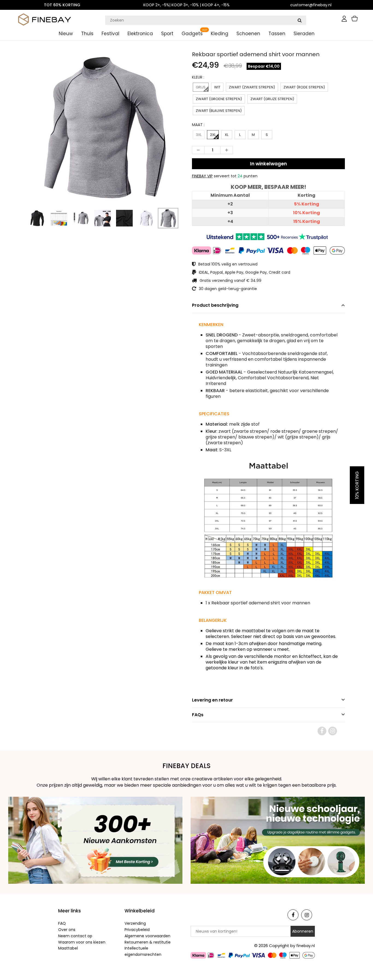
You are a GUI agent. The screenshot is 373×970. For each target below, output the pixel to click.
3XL (199, 134)
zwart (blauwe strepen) (219, 110)
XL (226, 134)
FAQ (62, 923)
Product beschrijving (215, 305)
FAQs (197, 715)
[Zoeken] (299, 20)
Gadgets (192, 33)
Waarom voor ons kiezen (81, 942)
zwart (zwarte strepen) (252, 87)
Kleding (219, 33)
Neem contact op (75, 936)
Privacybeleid (137, 929)
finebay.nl (305, 945)
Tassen (276, 33)
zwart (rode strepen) (304, 87)
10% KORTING (357, 485)
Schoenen (248, 33)
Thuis (87, 33)
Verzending (135, 923)
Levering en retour (212, 700)
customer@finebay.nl (310, 5)
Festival (110, 33)
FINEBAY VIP (202, 176)
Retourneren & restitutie (148, 942)
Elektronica (140, 33)
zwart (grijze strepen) (272, 99)
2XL (213, 134)
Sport (167, 33)
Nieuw (66, 33)
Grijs (201, 87)
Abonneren (302, 931)
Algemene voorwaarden (147, 936)
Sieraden (304, 33)
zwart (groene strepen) (219, 99)
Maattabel (68, 948)
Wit (217, 87)
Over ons (66, 929)
